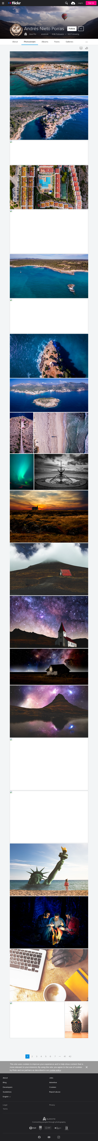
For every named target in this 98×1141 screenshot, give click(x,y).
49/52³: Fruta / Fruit (71, 1034)
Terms (5, 1109)
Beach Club (15, 205)
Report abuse (54, 1092)
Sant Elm (14, 408)
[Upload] (73, 3)
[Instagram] (58, 1137)
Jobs (51, 1078)
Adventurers (40, 486)
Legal (5, 1105)
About (5, 1078)
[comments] (86, 137)
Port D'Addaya (17, 249)
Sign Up (91, 3)
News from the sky (17, 486)
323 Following (73, 34)
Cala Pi (14, 136)
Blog (5, 1082)
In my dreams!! (16, 733)
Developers (7, 1087)
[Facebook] (39, 1137)
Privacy (52, 1105)
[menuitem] (66, 3)
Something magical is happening (24, 786)
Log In (80, 3)
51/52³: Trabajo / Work (20, 997)
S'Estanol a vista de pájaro (22, 91)
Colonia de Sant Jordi (20, 329)
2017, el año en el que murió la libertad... (27, 892)
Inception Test (16, 449)
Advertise (53, 1082)
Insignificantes (41, 449)
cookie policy (55, 1070)
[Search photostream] (76, 48)
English (6, 1097)
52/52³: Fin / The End (19, 944)
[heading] (14, 3)
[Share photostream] (86, 48)
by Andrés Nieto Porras (17, 93)
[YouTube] (49, 1137)
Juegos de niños (17, 839)
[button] (80, 93)
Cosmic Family (16, 681)
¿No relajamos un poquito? (22, 294)
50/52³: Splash (17, 1034)
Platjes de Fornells (18, 161)
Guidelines (7, 1092)
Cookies (52, 1087)
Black (13, 538)
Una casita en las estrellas (22, 591)
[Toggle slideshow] (81, 48)
